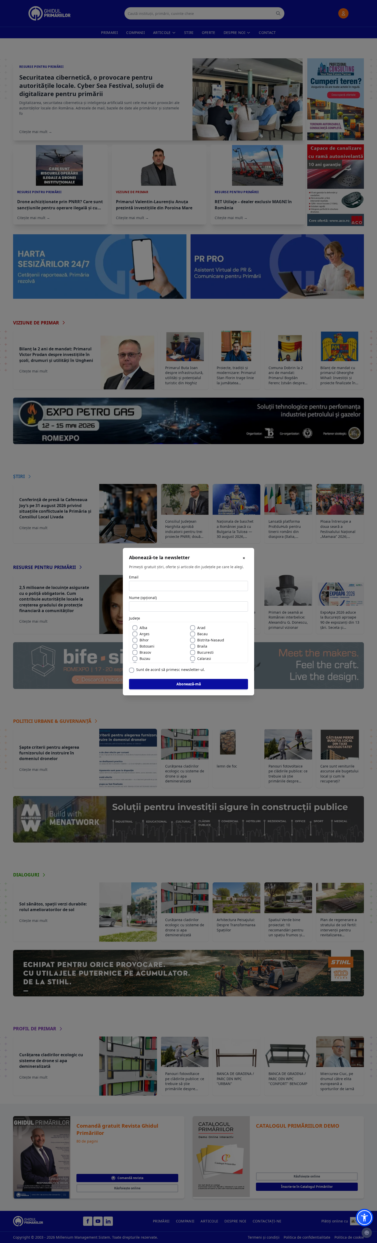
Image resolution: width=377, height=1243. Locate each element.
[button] (364, 1217)
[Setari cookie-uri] (367, 1233)
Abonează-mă (188, 683)
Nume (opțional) (143, 597)
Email (133, 577)
